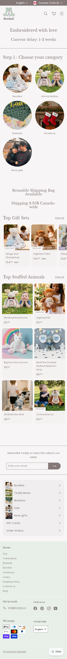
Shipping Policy (11, 581)
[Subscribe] (54, 466)
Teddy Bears (10, 558)
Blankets (7, 563)
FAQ (5, 553)
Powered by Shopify (14, 651)
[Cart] (54, 14)
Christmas (9, 572)
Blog (5, 590)
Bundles (7, 567)
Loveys (6, 577)
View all (59, 217)
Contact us (9, 586)
